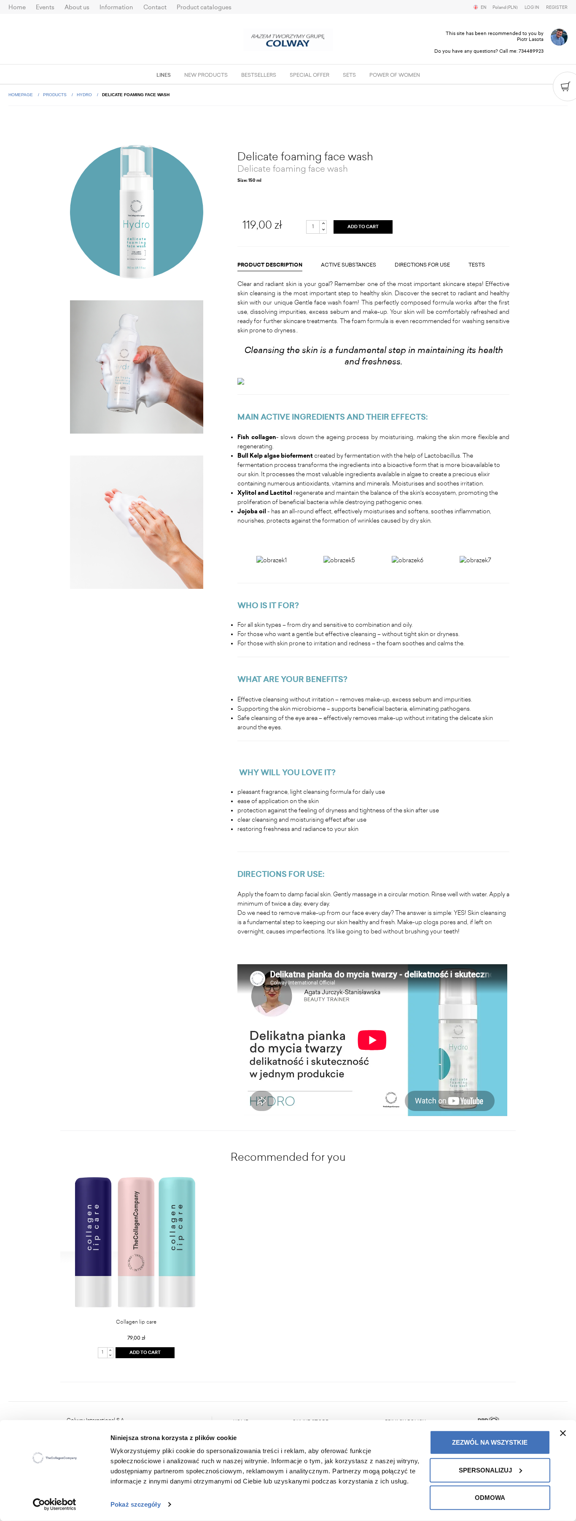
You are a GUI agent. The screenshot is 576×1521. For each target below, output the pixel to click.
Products (55, 94)
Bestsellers (258, 75)
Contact (155, 7)
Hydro (85, 94)
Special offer (309, 75)
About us (77, 7)
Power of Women (394, 75)
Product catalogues (204, 7)
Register (557, 7)
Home (17, 7)
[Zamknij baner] (563, 1433)
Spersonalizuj (485, 1469)
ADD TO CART (363, 226)
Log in (532, 7)
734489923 (531, 51)
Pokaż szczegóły (135, 1504)
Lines (163, 75)
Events (45, 7)
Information (116, 7)
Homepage (21, 94)
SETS (349, 75)
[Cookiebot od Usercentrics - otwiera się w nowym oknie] (55, 1504)
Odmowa (490, 1497)
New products (206, 75)
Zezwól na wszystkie (490, 1442)
